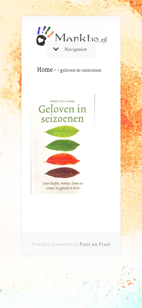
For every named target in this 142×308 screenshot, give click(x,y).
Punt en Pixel (95, 244)
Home (45, 69)
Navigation (75, 49)
